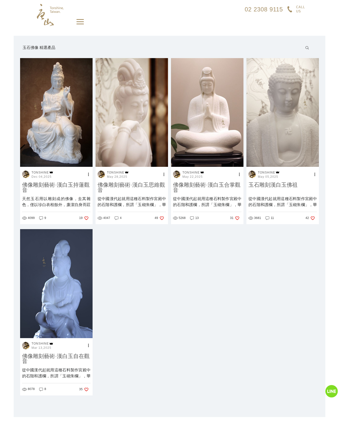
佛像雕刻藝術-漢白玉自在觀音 (56, 359)
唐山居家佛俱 (50, 15)
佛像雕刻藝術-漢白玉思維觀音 (131, 187)
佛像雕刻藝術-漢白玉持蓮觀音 (56, 187)
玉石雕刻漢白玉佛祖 (273, 185)
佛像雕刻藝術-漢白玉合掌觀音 (206, 187)
